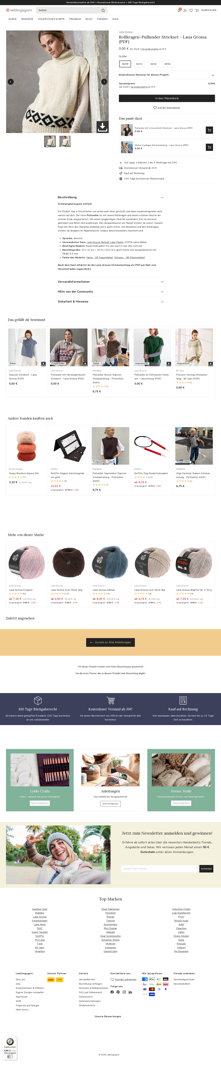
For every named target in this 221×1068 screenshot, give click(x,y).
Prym (181, 916)
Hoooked (110, 913)
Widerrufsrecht (87, 1005)
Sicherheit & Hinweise (73, 302)
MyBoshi (110, 943)
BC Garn (39, 947)
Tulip (40, 943)
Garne (12, 19)
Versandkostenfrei (149, 49)
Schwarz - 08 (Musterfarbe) (129, 257)
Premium (75, 19)
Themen (102, 19)
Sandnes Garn (39, 909)
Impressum (22, 996)
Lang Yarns (40, 924)
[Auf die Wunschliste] (46, 335)
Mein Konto (22, 1009)
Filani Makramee (110, 909)
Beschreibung (67, 197)
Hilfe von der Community (75, 292)
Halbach (110, 932)
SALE (115, 19)
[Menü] (15, 1038)
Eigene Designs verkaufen (30, 992)
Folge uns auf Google (27, 1005)
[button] (110, 387)
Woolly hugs (181, 920)
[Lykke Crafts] (40, 769)
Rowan (110, 916)
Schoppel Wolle (110, 940)
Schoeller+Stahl (181, 909)
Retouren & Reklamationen (93, 988)
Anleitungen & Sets (51, 19)
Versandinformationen (74, 282)
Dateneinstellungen (90, 1001)
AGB (18, 1001)
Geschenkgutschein (184, 979)
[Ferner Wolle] (181, 769)
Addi (181, 924)
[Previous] (11, 82)
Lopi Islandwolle (181, 913)
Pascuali (181, 943)
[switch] (10, 1056)
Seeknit (181, 947)
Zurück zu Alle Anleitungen (112, 642)
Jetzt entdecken (40, 803)
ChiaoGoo (181, 928)
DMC (40, 928)
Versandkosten (87, 979)
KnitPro (39, 936)
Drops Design (181, 936)
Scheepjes (110, 947)
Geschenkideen (182, 983)
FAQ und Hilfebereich (90, 992)
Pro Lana (40, 940)
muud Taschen (40, 932)
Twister (110, 920)
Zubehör (27, 19)
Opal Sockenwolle (110, 936)
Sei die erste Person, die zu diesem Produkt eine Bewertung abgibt (110, 673)
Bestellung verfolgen (90, 983)
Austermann (110, 924)
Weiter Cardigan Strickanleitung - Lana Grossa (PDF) (161, 145)
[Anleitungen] (110, 770)
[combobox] (71, 10)
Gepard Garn (110, 951)
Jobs (18, 983)
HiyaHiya (40, 951)
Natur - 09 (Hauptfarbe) (100, 257)
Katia (181, 940)
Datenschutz (86, 996)
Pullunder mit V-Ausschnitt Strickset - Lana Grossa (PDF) (164, 128)
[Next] (104, 82)
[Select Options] (209, 130)
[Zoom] (57, 82)
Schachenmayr (40, 920)
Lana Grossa (125, 32)
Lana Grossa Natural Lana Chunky (105, 242)
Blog (89, 19)
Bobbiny (39, 913)
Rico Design (110, 928)
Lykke (181, 932)
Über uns (20, 979)
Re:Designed (181, 951)
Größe (123, 56)
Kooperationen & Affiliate (30, 988)
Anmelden (206, 868)
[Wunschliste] (191, 10)
